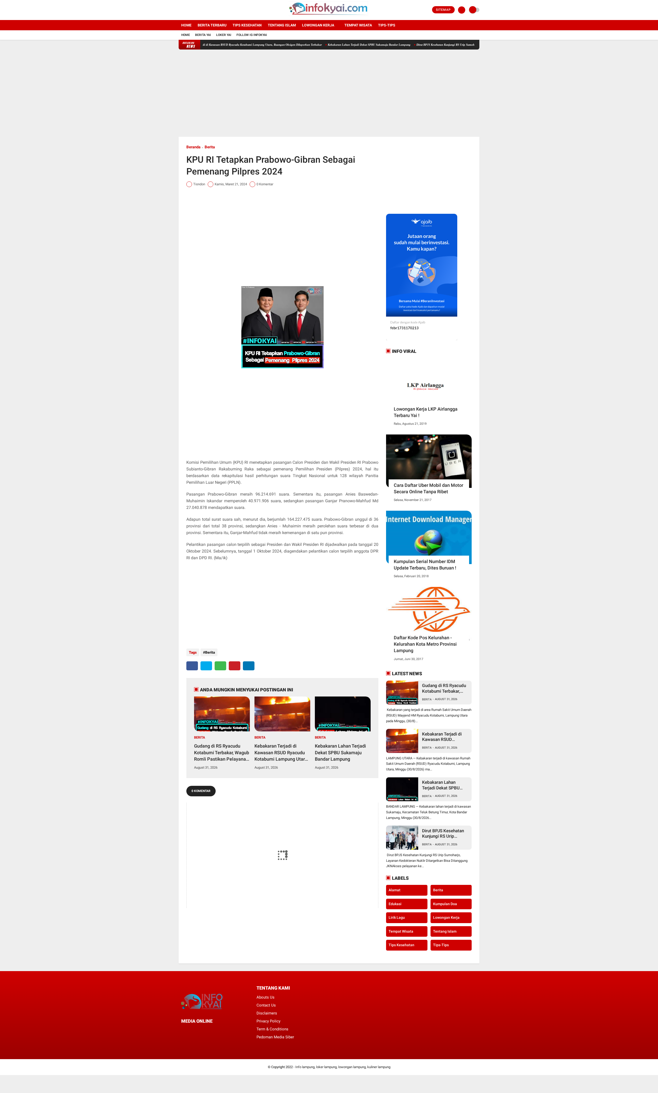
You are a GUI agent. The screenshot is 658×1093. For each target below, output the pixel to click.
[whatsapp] (220, 665)
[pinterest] (234, 665)
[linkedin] (248, 665)
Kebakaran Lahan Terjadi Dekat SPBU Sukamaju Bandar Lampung (341, 44)
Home (186, 25)
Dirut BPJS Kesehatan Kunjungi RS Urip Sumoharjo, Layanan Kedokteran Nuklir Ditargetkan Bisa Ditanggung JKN (459, 44)
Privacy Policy (268, 1021)
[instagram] (194, 10)
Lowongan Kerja (318, 25)
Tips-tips (386, 25)
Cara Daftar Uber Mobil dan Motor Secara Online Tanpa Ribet (428, 488)
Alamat (394, 890)
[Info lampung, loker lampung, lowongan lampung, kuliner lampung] (329, 17)
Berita (210, 147)
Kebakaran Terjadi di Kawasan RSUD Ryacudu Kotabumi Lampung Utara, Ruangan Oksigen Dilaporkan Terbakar (224, 44)
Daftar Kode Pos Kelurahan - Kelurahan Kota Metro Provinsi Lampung (425, 644)
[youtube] (201, 10)
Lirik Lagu (397, 917)
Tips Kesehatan (247, 25)
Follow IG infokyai (251, 35)
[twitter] (187, 10)
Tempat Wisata (358, 25)
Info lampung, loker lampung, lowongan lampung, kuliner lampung (342, 1067)
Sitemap (443, 10)
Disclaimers (267, 1013)
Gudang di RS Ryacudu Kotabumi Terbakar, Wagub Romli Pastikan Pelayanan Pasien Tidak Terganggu (221, 752)
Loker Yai (223, 35)
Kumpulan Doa (445, 904)
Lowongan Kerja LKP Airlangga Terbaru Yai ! (426, 412)
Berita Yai (203, 35)
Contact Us (266, 1005)
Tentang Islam (282, 25)
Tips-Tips (441, 945)
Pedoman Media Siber (275, 1037)
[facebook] (180, 10)
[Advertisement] (329, 93)
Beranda (193, 147)
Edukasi (395, 904)
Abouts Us (266, 997)
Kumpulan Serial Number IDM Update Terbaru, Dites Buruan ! (425, 564)
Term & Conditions (272, 1029)
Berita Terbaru (212, 25)
